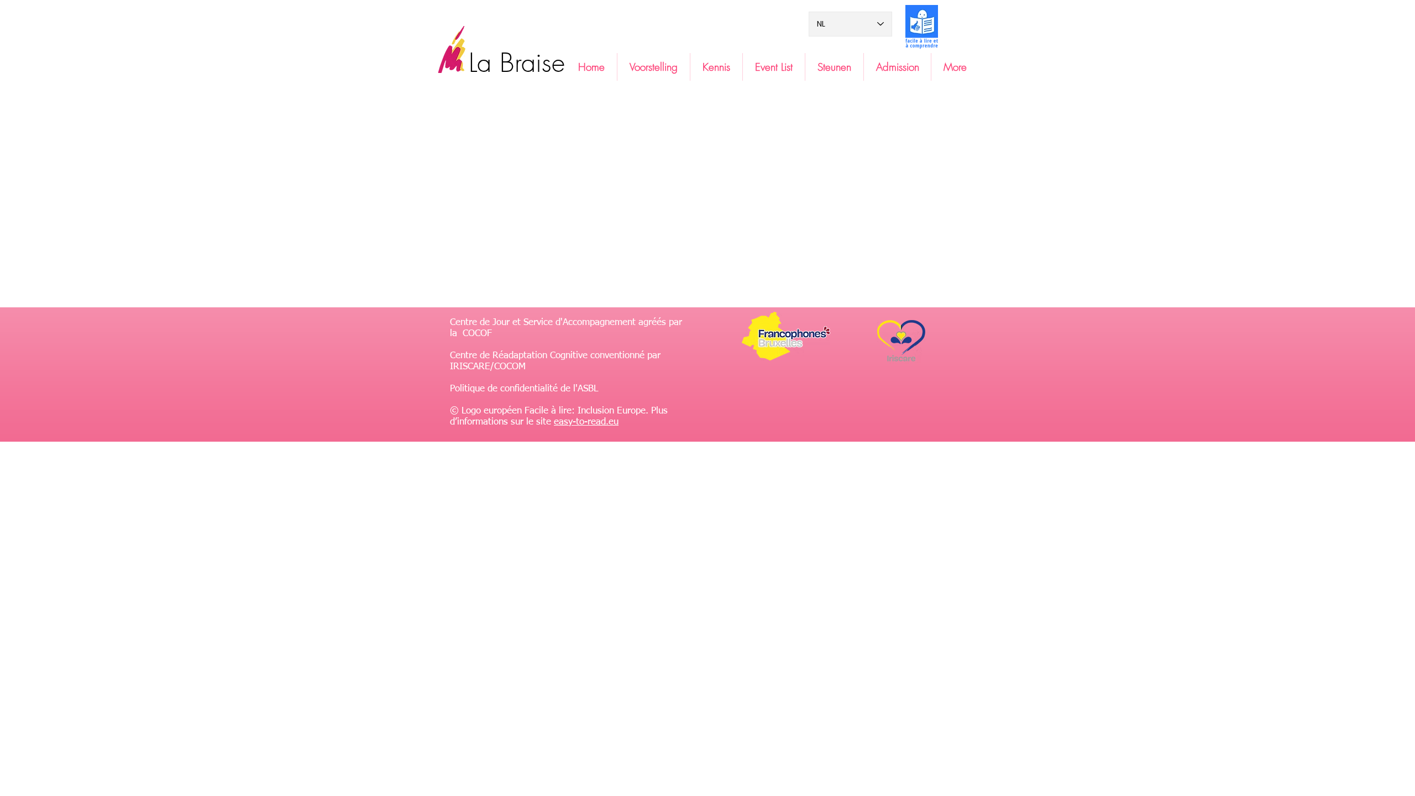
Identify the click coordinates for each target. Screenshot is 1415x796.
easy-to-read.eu (586, 422)
